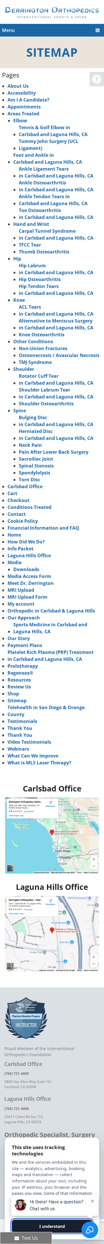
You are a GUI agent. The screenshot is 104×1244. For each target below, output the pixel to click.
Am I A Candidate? (28, 100)
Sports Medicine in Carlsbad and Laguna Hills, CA (50, 628)
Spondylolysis (34, 473)
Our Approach (24, 618)
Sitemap (17, 700)
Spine (19, 410)
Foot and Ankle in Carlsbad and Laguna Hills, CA (47, 158)
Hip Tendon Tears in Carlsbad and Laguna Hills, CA (56, 289)
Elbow (20, 120)
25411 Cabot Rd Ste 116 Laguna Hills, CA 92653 (23, 1119)
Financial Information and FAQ (43, 528)
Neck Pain (30, 445)
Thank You (20, 728)
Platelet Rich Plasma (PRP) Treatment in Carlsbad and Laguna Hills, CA (51, 655)
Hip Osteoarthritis (40, 279)
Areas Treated (23, 113)
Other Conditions (33, 341)
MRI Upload (21, 590)
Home (14, 535)
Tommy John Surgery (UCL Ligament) (48, 144)
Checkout (18, 500)
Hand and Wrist (31, 224)
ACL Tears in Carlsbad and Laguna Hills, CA (56, 310)
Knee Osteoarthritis (41, 334)
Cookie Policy (23, 521)
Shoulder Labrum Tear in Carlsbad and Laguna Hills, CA (56, 393)
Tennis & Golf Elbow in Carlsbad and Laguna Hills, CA (53, 131)
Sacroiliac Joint (36, 459)
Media (15, 562)
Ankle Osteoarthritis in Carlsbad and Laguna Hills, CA (56, 186)
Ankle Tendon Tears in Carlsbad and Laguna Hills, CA (53, 200)
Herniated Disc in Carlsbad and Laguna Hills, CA (56, 434)
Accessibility (22, 93)
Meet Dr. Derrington (31, 583)
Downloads (26, 569)
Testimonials (22, 721)
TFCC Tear (30, 245)
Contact (17, 514)
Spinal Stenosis (36, 466)
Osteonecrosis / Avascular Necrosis (59, 355)
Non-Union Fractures (43, 348)
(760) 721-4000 (16, 1073)
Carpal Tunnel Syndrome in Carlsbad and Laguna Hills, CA (56, 234)
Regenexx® (20, 673)
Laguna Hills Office (29, 555)
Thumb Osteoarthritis (44, 252)
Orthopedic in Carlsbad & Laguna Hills (51, 611)
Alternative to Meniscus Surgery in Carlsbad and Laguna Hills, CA (56, 324)
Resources (19, 680)
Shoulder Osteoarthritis (46, 403)
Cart (12, 493)
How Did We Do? (26, 542)
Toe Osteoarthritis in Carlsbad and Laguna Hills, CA (56, 213)
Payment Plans (25, 645)
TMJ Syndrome (35, 362)
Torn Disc (29, 479)
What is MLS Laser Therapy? (39, 763)
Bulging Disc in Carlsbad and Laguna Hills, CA (56, 421)
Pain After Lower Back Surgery (53, 452)
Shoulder (23, 369)
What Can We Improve (33, 756)
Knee (19, 300)
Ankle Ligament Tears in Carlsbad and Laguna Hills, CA (56, 172)
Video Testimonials (29, 742)
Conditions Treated (29, 507)
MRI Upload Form (27, 597)
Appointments (24, 107)
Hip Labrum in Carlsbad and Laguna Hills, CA (56, 269)
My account (21, 604)
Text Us (29, 1238)
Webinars (18, 749)
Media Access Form (29, 576)
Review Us (19, 687)
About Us (18, 86)
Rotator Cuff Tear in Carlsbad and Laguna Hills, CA (56, 379)
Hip (17, 258)
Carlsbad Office (25, 486)
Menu (8, 30)
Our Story (19, 638)
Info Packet (21, 548)
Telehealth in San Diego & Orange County (46, 711)
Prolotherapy (23, 666)
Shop (13, 693)
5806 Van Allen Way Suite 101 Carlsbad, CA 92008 (28, 1084)
